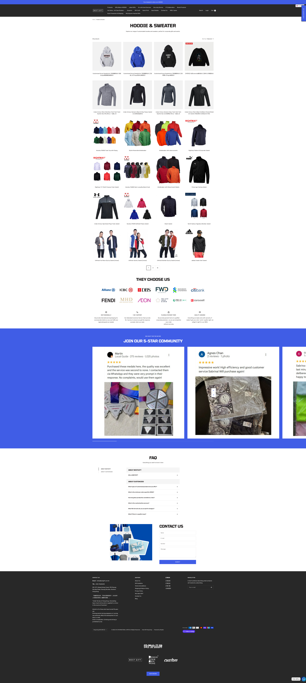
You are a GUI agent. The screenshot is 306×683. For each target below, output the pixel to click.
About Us (137, 581)
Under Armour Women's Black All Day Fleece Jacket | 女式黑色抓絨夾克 (137, 113)
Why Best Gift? (139, 593)
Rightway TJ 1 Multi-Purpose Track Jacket (107, 187)
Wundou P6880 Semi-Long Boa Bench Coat (137, 187)
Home (93, 19)
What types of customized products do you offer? (142, 486)
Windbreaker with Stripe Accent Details (168, 187)
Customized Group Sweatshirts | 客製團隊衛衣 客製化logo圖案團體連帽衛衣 (107, 74)
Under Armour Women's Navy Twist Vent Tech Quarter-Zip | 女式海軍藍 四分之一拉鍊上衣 (168, 113)
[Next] (157, 268)
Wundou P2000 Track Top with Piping (106, 150)
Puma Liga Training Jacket (199, 187)
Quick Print (146, 10)
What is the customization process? (138, 503)
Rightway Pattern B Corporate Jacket (199, 150)
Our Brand (153, 673)
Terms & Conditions (140, 586)
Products (110, 7)
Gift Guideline (139, 583)
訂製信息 (168, 583)
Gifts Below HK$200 (121, 7)
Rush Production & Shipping (115, 13)
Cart (213, 10)
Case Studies (155, 10)
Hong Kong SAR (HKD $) (99, 629)
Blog (136, 598)
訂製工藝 (168, 586)
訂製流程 (168, 581)
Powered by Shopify (159, 629)
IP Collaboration (170, 7)
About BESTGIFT (106, 469)
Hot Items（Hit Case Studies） (116, 10)
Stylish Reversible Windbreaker (137, 150)
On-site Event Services (144, 7)
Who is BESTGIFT (133, 475)
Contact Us (164, 10)
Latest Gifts (132, 7)
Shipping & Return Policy (142, 588)
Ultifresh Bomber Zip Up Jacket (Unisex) (168, 260)
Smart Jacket (168, 224)
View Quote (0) (303, 13)
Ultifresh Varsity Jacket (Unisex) (138, 260)
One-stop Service (158, 7)
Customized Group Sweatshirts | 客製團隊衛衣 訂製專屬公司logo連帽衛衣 (168, 74)
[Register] (211, 587)
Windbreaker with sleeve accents (168, 150)
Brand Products (181, 7)
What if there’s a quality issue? (137, 514)
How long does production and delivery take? (141, 497)
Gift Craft (137, 10)
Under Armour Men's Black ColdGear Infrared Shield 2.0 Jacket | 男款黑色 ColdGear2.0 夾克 (199, 113)
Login (207, 10)
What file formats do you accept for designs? (141, 508)
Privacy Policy (139, 591)
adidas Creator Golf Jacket (199, 260)
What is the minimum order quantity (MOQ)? (141, 492)
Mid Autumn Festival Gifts (133, 13)
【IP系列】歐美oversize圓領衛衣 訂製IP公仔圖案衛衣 (199, 73)
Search (201, 10)
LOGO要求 (168, 588)
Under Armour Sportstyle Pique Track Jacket (106, 224)
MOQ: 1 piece (173, 10)
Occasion (129, 10)
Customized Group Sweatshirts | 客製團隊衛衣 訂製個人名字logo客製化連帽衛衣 (138, 74)
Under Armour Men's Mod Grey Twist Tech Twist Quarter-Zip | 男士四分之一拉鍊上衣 (107, 113)
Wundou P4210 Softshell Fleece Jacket (138, 224)
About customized (107, 471)
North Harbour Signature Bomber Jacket (199, 224)
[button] (300, 5)
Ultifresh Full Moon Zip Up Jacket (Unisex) (107, 260)
